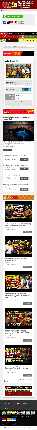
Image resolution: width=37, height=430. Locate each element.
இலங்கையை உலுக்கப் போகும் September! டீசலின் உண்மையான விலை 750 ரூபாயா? (16, 367)
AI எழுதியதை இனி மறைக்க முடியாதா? (14, 155)
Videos (9, 403)
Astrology (16, 403)
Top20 (20, 406)
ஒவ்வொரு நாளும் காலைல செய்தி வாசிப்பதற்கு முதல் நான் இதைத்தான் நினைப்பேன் (18, 224)
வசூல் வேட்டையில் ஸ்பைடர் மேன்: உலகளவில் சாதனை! (15, 185)
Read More (8, 150)
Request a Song (29, 40)
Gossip (4, 403)
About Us (26, 406)
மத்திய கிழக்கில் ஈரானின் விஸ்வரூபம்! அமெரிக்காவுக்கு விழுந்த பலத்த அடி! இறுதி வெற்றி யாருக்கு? (17, 331)
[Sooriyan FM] (18, 4)
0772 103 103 (13, 16)
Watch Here (28, 232)
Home (4, 401)
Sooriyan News (25, 401)
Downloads (24, 403)
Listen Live (10, 36)
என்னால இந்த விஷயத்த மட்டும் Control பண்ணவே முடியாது (16, 259)
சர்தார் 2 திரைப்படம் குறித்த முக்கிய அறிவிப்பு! (16, 165)
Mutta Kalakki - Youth (21, 46)
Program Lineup (6, 406)
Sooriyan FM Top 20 (9, 46)
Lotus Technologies (30, 428)
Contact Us (5, 408)
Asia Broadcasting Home (13, 401)
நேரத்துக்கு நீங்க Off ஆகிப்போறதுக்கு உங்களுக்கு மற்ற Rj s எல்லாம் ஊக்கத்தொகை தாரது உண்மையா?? (17, 295)
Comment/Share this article (9, 146)
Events (14, 406)
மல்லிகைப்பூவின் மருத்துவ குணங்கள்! (14, 175)
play (27, 83)
